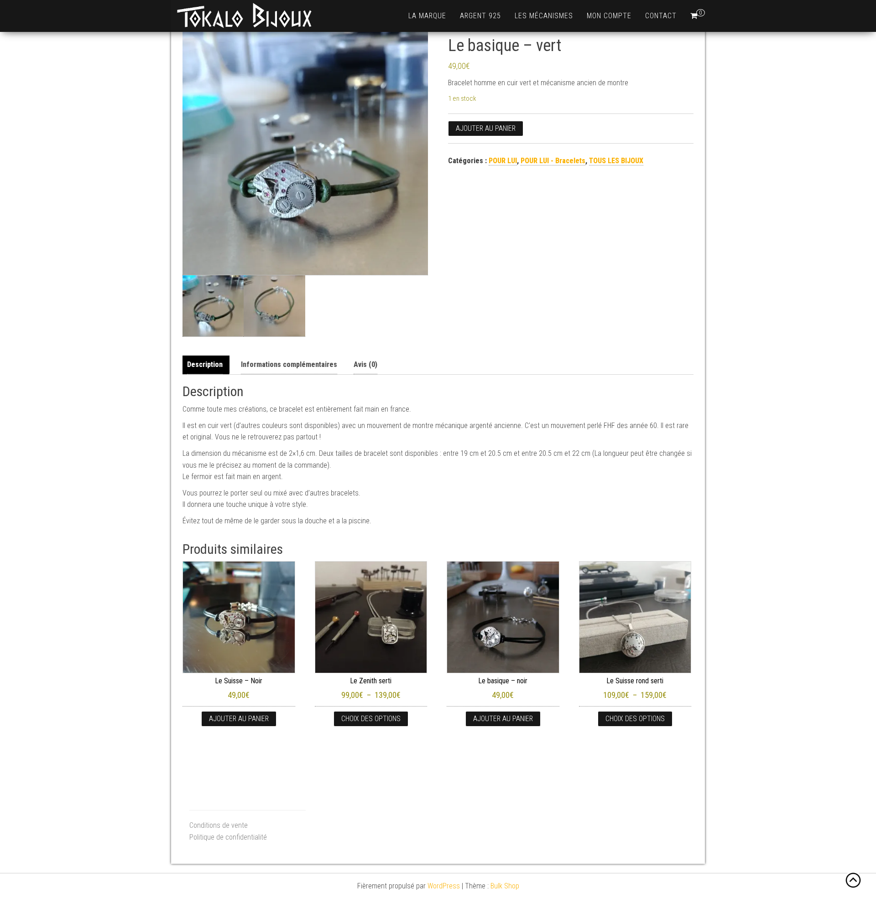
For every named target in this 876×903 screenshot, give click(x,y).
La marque (427, 15)
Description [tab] (205, 364)
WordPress (444, 886)
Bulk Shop (504, 886)
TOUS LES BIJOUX (616, 160)
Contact (661, 15)
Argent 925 (480, 15)
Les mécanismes (544, 15)
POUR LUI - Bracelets (553, 160)
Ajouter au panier (486, 128)
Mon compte (609, 15)
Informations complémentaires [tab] (289, 364)
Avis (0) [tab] (365, 364)
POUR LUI (503, 160)
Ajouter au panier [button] (239, 718)
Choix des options (371, 718)
